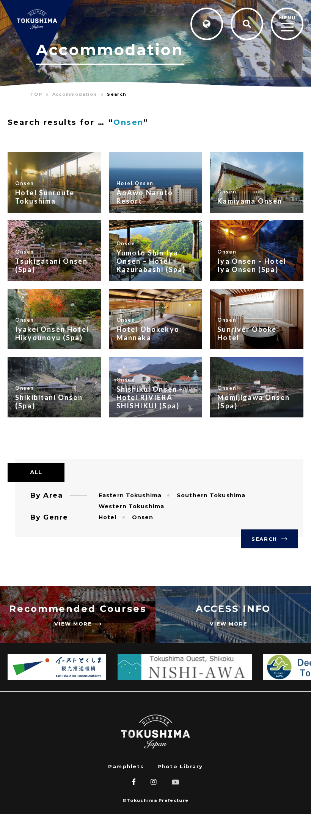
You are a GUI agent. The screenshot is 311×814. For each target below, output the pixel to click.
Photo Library (180, 766)
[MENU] (287, 24)
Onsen (128, 122)
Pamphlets (126, 766)
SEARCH (264, 539)
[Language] (206, 24)
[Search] (247, 24)
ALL (36, 472)
